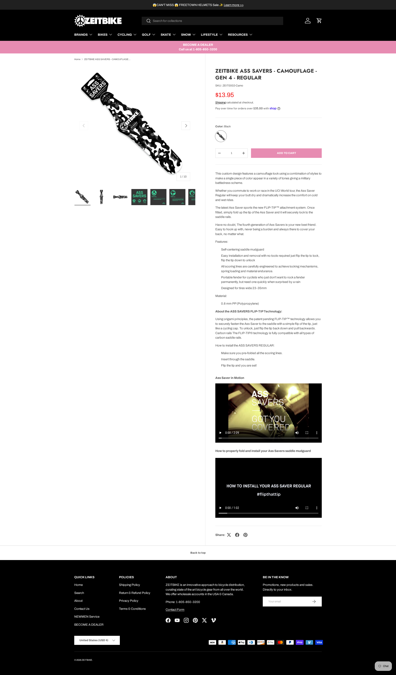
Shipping (220, 102)
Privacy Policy (128, 600)
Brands (81, 34)
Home (77, 59)
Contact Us (82, 608)
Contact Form (175, 609)
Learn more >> (234, 5)
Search (79, 593)
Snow (186, 34)
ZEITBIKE (87, 660)
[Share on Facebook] (237, 535)
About (78, 600)
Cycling (125, 34)
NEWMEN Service (86, 616)
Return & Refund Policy (134, 593)
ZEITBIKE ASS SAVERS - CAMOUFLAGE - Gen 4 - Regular (107, 59)
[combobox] (212, 21)
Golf (146, 34)
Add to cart (286, 153)
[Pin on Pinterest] (245, 535)
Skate (166, 34)
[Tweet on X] (229, 535)
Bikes (102, 34)
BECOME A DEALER (89, 624)
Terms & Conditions (132, 608)
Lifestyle (209, 34)
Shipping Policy (129, 584)
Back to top (198, 552)
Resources (238, 34)
